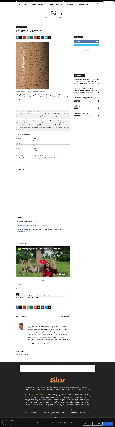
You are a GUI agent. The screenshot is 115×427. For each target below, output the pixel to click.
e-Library (77, 106)
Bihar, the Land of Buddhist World (38, 394)
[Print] (42, 37)
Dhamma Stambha (48, 295)
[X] (20, 37)
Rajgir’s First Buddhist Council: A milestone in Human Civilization (85, 89)
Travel (69, 1)
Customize (87, 423)
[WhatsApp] (28, 37)
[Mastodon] (47, 343)
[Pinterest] (24, 37)
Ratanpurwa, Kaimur (81, 113)
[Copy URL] (49, 37)
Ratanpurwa (76, 115)
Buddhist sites (32, 295)
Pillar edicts (27, 297)
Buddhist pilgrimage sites (22, 295)
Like (97, 41)
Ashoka (22, 293)
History (43, 1)
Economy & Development (60, 1)
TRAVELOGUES (83, 4)
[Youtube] (42, 343)
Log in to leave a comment (22, 354)
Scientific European (77, 409)
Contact (73, 1)
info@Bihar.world (60, 417)
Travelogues (76, 101)
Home (17, 24)
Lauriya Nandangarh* (21, 316)
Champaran (22, 24)
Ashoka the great (29, 293)
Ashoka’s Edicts (37, 293)
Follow (96, 44)
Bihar (44, 293)
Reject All (98, 423)
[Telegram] (46, 37)
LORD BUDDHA (22, 4)
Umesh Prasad (20, 34)
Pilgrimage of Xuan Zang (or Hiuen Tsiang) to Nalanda (85, 98)
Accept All (108, 423)
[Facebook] (17, 37)
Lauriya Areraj (30, 24)
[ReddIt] (35, 37)
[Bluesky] (44, 343)
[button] (97, 4)
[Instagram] (30, 343)
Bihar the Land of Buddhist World (54, 293)
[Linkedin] (31, 37)
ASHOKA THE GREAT (38, 4)
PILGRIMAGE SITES (56, 4)
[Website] (39, 343)
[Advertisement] (86, 61)
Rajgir (75, 92)
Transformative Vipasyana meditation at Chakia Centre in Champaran (86, 80)
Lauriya (55, 295)
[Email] (38, 37)
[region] (57, 422)
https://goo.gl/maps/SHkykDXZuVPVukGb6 (45, 158)
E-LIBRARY (70, 4)
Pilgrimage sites (20, 297)
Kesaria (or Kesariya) (64, 316)
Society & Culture (50, 1)
